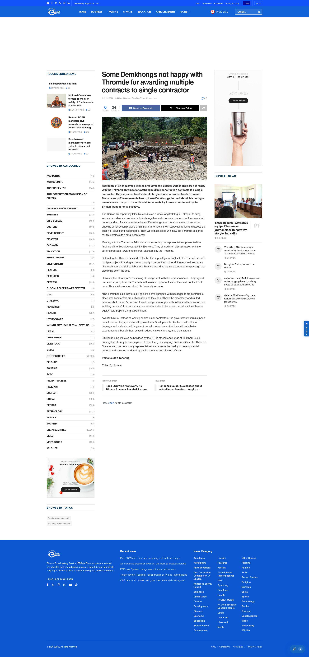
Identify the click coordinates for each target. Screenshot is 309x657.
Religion (52, 386)
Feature (52, 269)
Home (82, 11)
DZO (258, 3)
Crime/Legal (54, 220)
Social (51, 399)
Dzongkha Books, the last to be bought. (239, 266)
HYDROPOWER (55, 319)
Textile (51, 417)
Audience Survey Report (62, 208)
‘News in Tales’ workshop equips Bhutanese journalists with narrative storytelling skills (231, 228)
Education (144, 11)
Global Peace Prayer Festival (66, 288)
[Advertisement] (154, 41)
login (111, 402)
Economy (52, 245)
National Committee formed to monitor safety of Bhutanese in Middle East (81, 100)
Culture (52, 226)
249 (87, 131)
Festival (52, 282)
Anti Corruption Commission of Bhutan (67, 196)
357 (89, 109)
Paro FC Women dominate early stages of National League (150, 558)
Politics (113, 11)
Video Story (54, 442)
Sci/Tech (52, 392)
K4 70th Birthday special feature (68, 325)
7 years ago (76, 153)
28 (68, 88)
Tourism (52, 423)
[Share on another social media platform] (203, 108)
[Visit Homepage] (54, 11)
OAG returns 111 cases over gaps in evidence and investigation (152, 580)
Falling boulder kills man (63, 83)
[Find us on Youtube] (48, 3)
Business (97, 11)
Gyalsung (53, 300)
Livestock (53, 343)
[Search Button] (259, 12)
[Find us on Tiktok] (76, 585)
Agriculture (55, 181)
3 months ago (77, 109)
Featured (53, 276)
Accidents (53, 175)
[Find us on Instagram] (60, 3)
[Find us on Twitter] (56, 3)
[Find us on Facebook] (51, 3)
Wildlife (52, 448)
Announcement (165, 11)
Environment (55, 263)
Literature (54, 337)
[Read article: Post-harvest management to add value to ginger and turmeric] (56, 144)
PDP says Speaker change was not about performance (148, 569)
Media (50, 349)
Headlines (53, 306)
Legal (50, 331)
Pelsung (52, 362)
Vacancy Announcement (59, 523)
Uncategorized (56, 429)
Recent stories (56, 380)
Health (51, 312)
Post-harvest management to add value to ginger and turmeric (79, 144)
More (183, 11)
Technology (54, 411)
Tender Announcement (58, 518)
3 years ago (76, 131)
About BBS (218, 3)
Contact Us (207, 3)
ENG (247, 3)
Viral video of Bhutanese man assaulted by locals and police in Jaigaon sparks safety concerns (240, 250)
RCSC (50, 374)
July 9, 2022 (107, 98)
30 (87, 153)
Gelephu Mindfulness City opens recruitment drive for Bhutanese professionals (240, 298)
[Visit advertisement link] (71, 478)
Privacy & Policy (232, 3)
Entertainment (56, 257)
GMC (198, 3)
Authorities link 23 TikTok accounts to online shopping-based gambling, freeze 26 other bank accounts (242, 281)
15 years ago (57, 88)
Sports (127, 11)
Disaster (52, 239)
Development (55, 233)
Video (50, 435)
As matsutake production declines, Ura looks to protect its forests (153, 563)
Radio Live (221, 11)
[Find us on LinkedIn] (69, 3)
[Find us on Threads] (64, 3)
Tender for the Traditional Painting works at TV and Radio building (153, 574)
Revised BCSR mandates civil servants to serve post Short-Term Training (80, 122)
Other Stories (123, 98)
